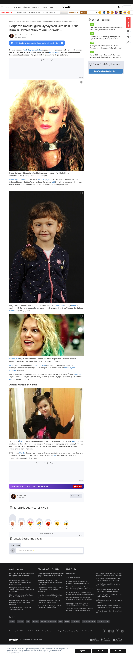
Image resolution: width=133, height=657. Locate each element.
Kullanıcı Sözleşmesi (69, 631)
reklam (74, 441)
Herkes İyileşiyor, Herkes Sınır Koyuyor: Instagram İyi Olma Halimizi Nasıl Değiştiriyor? (21, 602)
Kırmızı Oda (53, 52)
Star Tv (22, 453)
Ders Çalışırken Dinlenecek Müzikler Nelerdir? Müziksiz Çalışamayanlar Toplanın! (107, 591)
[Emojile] (116, 12)
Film (11, 365)
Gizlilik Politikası (30, 631)
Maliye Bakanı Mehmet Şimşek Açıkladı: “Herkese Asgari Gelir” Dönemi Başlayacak (50, 589)
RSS (91, 631)
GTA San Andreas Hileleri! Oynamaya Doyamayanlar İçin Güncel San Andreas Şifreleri (108, 607)
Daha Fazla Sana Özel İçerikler (104, 71)
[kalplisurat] (129, 12)
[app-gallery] (118, 640)
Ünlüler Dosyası (29, 21)
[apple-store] (94, 640)
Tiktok (67, 621)
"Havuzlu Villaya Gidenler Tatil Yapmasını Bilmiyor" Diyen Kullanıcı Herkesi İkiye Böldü (50, 575)
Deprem (20, 621)
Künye (87, 631)
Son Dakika (75, 621)
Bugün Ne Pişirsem (89, 621)
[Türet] (104, 12)
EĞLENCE (35, 7)
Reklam (49, 631)
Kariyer (60, 631)
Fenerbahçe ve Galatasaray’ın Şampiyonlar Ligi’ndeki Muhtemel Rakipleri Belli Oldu (105, 38)
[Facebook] (109, 631)
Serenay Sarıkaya (39, 365)
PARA (51, 7)
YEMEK (44, 7)
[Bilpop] (112, 12)
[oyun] (120, 12)
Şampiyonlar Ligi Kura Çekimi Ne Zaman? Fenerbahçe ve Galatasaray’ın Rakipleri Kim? (106, 47)
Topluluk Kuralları (41, 631)
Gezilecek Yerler (103, 621)
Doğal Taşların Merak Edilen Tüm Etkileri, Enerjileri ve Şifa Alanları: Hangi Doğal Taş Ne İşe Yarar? (79, 594)
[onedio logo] (66, 7)
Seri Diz (83, 12)
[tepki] (12, 523)
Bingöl (73, 305)
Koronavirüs (14, 359)
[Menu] (2, 7)
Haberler (12, 21)
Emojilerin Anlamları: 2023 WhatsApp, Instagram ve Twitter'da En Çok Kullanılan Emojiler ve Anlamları (79, 599)
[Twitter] (113, 631)
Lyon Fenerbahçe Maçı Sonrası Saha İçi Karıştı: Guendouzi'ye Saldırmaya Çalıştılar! (106, 29)
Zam (27, 621)
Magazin (20, 21)
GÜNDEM (26, 7)
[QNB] (100, 12)
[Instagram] (104, 631)
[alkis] (125, 12)
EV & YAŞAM (16, 7)
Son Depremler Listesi (73, 577)
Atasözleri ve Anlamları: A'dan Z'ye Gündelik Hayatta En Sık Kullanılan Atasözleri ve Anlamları (77, 605)
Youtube (35, 621)
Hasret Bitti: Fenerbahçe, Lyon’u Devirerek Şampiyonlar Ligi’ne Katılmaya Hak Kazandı (105, 56)
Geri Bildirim (21, 631)
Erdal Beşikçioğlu (45, 179)
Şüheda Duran (24, 35)
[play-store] (106, 640)
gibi (53, 182)
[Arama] (118, 7)
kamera (12, 310)
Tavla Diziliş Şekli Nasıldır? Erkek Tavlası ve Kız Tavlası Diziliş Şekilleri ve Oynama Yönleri (79, 610)
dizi (55, 455)
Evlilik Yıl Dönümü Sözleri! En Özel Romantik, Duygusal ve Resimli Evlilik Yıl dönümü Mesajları (78, 583)
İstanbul (22, 441)
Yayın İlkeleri (80, 631)
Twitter (12, 621)
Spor (92, 24)
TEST (7, 7)
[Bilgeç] (108, 12)
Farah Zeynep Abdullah (32, 50)
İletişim (55, 631)
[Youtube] (117, 631)
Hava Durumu (70, 573)
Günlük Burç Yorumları (48, 621)
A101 (60, 621)
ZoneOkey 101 (74, 12)
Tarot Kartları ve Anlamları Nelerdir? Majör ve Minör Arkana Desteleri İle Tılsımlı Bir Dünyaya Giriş (109, 575)
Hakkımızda (13, 631)
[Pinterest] (122, 631)
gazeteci (77, 374)
